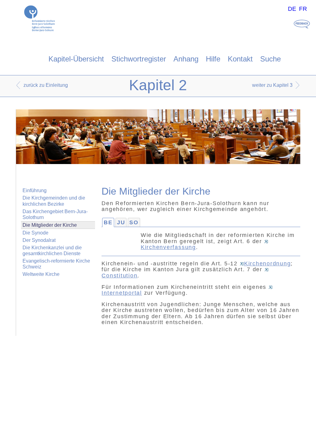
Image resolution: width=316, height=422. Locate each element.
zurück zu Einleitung (45, 85)
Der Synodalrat (39, 240)
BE (108, 222)
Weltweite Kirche (41, 274)
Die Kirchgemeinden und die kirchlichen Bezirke (54, 200)
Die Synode (35, 232)
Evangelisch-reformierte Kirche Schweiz (56, 263)
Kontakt (240, 59)
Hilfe (213, 59)
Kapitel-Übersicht (76, 59)
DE (292, 9)
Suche (270, 59)
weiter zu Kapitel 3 (272, 85)
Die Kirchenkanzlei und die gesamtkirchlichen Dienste (52, 250)
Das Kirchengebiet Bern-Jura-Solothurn (55, 214)
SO (134, 222)
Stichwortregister (138, 59)
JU (121, 222)
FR (303, 9)
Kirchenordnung (267, 263)
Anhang (185, 59)
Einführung (35, 190)
